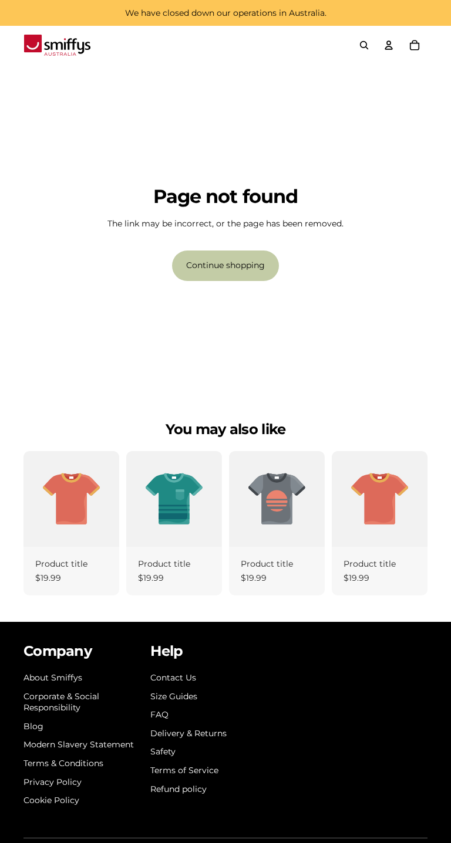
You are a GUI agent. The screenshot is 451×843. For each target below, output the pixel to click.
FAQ (159, 714)
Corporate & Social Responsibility (61, 702)
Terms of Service (184, 770)
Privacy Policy (52, 782)
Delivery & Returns (188, 733)
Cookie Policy (51, 800)
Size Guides (173, 696)
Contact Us (173, 677)
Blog (33, 726)
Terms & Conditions (63, 763)
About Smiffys (52, 677)
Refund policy (178, 789)
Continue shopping (225, 265)
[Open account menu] (389, 45)
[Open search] (364, 45)
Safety (163, 751)
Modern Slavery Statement (78, 744)
